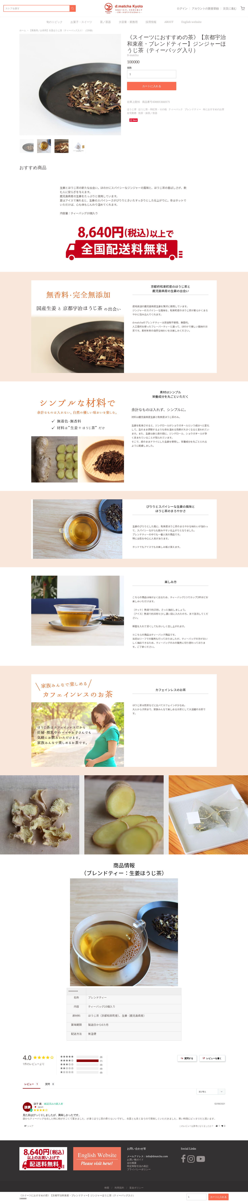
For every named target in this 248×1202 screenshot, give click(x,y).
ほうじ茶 (131, 109)
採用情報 (151, 22)
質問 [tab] (47, 1084)
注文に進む (230, 8)
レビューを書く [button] (214, 1058)
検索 (106, 1187)
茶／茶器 (105, 22)
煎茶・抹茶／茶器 (147, 113)
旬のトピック (54, 22)
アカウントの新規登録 (205, 8)
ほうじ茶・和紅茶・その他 (152, 109)
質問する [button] (188, 1058)
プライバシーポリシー (139, 1169)
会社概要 (131, 1162)
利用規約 (119, 1187)
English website (191, 22)
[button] (218, 1126)
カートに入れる (151, 86)
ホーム (22, 30)
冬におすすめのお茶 (213, 109)
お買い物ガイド (135, 1159)
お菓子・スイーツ (81, 22)
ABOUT (168, 22)
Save (135, 120)
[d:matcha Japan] (124, 8)
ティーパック (176, 109)
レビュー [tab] (29, 1084)
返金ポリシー (136, 1187)
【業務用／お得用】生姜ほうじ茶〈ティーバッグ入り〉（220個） (61, 30)
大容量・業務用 (128, 22)
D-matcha (133, 55)
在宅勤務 (131, 113)
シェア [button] (30, 1126)
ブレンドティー (193, 109)
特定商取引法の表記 (137, 1166)
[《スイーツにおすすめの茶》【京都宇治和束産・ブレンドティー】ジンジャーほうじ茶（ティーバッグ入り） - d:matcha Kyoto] (26, 146)
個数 (129, 67)
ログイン (182, 8)
